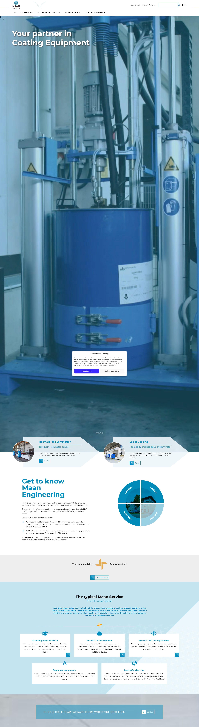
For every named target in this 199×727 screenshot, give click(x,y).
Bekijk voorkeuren (112, 371)
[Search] (176, 5)
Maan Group (134, 5)
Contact (152, 5)
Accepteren (87, 371)
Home (144, 5)
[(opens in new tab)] (129, 515)
